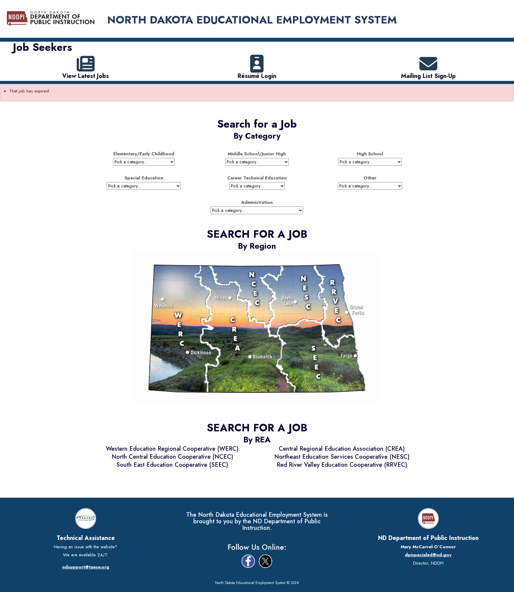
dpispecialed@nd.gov (428, 555)
